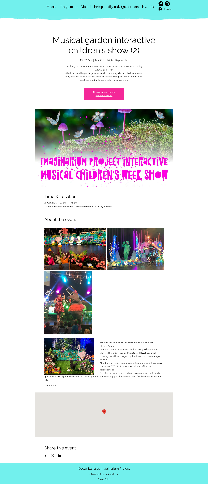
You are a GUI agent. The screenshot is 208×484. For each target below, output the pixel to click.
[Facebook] (160, 3)
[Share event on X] (52, 455)
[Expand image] (75, 249)
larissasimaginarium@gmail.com (104, 474)
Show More (50, 384)
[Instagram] (167, 3)
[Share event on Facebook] (45, 455)
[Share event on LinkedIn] (59, 455)
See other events (104, 95)
